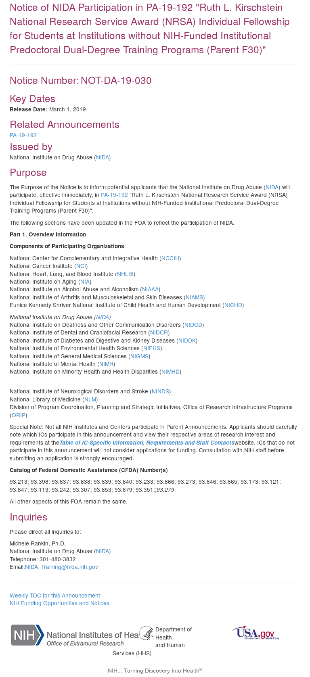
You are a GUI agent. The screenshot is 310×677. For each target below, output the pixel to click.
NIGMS (139, 356)
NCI (81, 265)
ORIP (18, 415)
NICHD (233, 305)
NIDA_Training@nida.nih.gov (61, 566)
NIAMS (194, 297)
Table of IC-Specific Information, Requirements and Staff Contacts (147, 442)
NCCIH (170, 258)
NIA (85, 281)
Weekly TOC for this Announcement (55, 595)
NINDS (160, 391)
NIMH (106, 363)
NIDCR (159, 332)
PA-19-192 (23, 135)
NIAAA (150, 289)
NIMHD (170, 371)
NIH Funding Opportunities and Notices (59, 603)
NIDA (102, 157)
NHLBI (125, 274)
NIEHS (151, 348)
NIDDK (187, 340)
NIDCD (193, 324)
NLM (90, 399)
